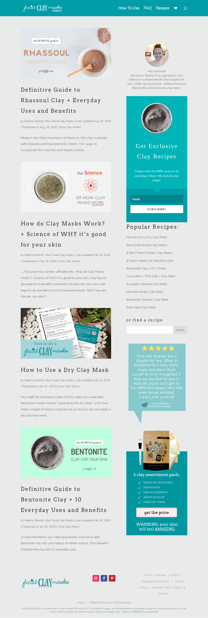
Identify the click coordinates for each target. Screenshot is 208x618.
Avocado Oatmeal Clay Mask (146, 284)
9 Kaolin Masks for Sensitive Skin (150, 261)
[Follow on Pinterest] (112, 578)
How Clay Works (70, 127)
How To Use (128, 9)
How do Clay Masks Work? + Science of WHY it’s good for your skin (64, 234)
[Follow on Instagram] (96, 578)
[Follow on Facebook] (104, 578)
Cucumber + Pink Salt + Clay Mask (151, 276)
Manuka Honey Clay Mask (144, 292)
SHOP (175, 575)
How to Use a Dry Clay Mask (65, 370)
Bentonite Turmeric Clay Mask (147, 299)
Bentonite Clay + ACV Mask (146, 268)
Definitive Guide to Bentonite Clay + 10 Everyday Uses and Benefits (64, 499)
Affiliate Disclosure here (145, 611)
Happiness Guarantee (155, 581)
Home (146, 575)
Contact (163, 593)
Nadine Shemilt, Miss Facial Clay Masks (49, 121)
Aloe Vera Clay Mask (141, 307)
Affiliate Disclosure (100, 602)
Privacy (81, 602)
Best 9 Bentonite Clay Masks (146, 245)
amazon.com (113, 611)
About (178, 587)
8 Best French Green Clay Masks (149, 253)
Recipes (162, 9)
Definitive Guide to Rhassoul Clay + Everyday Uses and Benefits (61, 100)
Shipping (157, 587)
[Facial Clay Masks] (156, 482)
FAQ (148, 9)
